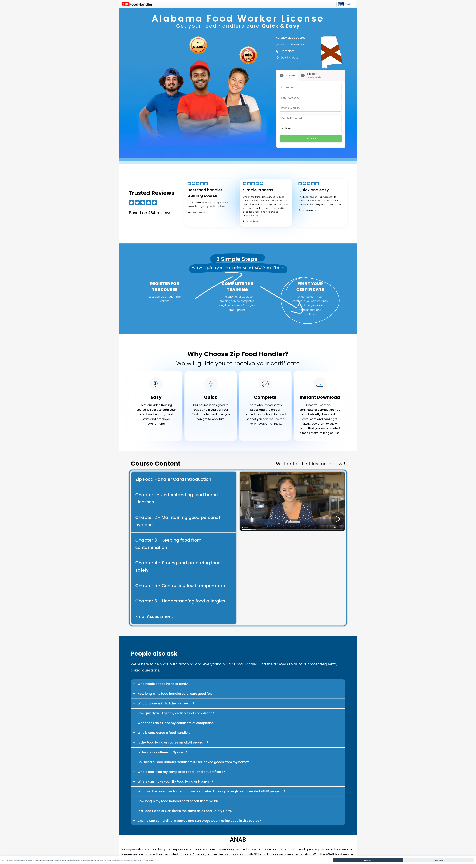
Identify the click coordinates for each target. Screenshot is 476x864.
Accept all (367, 860)
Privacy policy (148, 860)
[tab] (287, 75)
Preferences (438, 860)
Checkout (311, 138)
